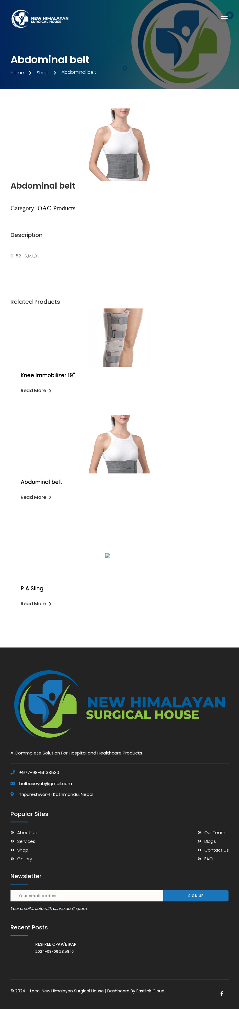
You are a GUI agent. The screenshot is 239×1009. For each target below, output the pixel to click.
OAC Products (56, 208)
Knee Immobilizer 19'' (48, 375)
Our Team (214, 832)
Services (26, 841)
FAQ (208, 859)
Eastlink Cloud (150, 991)
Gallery (24, 859)
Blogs (210, 841)
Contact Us (216, 850)
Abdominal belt (41, 482)
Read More (33, 390)
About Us (27, 832)
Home (17, 72)
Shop (43, 72)
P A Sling (32, 588)
